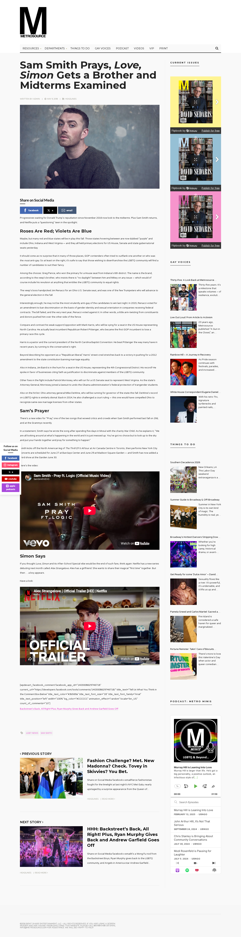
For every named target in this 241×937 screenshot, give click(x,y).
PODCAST (122, 48)
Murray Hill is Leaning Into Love (193, 810)
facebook (33, 210)
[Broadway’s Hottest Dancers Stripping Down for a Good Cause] (183, 554)
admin (36, 99)
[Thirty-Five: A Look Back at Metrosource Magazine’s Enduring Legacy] (183, 297)
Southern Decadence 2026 (185, 462)
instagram (12, 464)
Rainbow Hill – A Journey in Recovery (190, 354)
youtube (12, 478)
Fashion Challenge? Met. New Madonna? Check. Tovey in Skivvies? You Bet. (120, 766)
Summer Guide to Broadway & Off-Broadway (194, 499)
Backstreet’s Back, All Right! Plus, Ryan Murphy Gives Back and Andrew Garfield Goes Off (69, 708)
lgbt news (32, 733)
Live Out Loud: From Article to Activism (191, 317)
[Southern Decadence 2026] (183, 479)
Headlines (70, 99)
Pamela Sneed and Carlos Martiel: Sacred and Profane (195, 612)
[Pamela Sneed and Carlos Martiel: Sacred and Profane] (183, 629)
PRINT (163, 48)
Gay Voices (103, 48)
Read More (108, 799)
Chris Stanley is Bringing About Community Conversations (193, 837)
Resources (31, 48)
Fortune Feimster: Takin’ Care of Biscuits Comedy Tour (192, 649)
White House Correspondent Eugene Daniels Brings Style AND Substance (194, 392)
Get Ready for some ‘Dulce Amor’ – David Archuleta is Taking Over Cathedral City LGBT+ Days (195, 575)
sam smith (46, 733)
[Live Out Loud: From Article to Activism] (183, 334)
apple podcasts (10, 487)
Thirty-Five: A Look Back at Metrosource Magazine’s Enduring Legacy (192, 280)
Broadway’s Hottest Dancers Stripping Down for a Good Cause (194, 537)
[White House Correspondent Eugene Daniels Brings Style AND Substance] (183, 409)
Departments (55, 48)
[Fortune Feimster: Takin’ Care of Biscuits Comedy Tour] (183, 666)
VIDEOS (139, 48)
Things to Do (80, 48)
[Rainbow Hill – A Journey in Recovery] (183, 372)
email (70, 210)
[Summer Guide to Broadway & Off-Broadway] (183, 517)
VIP (151, 48)
